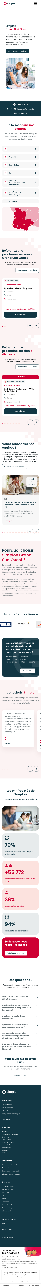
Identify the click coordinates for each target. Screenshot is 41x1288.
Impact (4, 1199)
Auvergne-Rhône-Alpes (10, 1134)
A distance (5, 1132)
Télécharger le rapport (16, 953)
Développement (7, 1105)
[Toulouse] (23, 224)
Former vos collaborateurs (11, 1165)
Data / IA (5, 1111)
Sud (3, 1153)
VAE (3, 1196)
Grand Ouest (6, 1140)
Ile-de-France (6, 1147)
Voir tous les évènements (14, 467)
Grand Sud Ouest (8, 1142)
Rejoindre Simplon (8, 1208)
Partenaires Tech (7, 1189)
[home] (10, 3)
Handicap (5, 1202)
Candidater (20, 314)
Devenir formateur (8, 1205)
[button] (35, 3)
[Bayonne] (12, 224)
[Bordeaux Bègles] (15, 218)
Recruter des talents (8, 1168)
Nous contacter (7, 1237)
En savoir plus (28, 671)
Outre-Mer (5, 1150)
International (6, 1211)
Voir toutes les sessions (27, 270)
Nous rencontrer (20, 1075)
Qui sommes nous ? (8, 1186)
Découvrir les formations (17, 51)
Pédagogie (5, 1193)
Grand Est (5, 1137)
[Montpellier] (31, 224)
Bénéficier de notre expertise (11, 1174)
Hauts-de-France (8, 1145)
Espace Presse (7, 1229)
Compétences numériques (11, 1114)
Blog (3, 1223)
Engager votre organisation (11, 1171)
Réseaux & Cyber (7, 1108)
